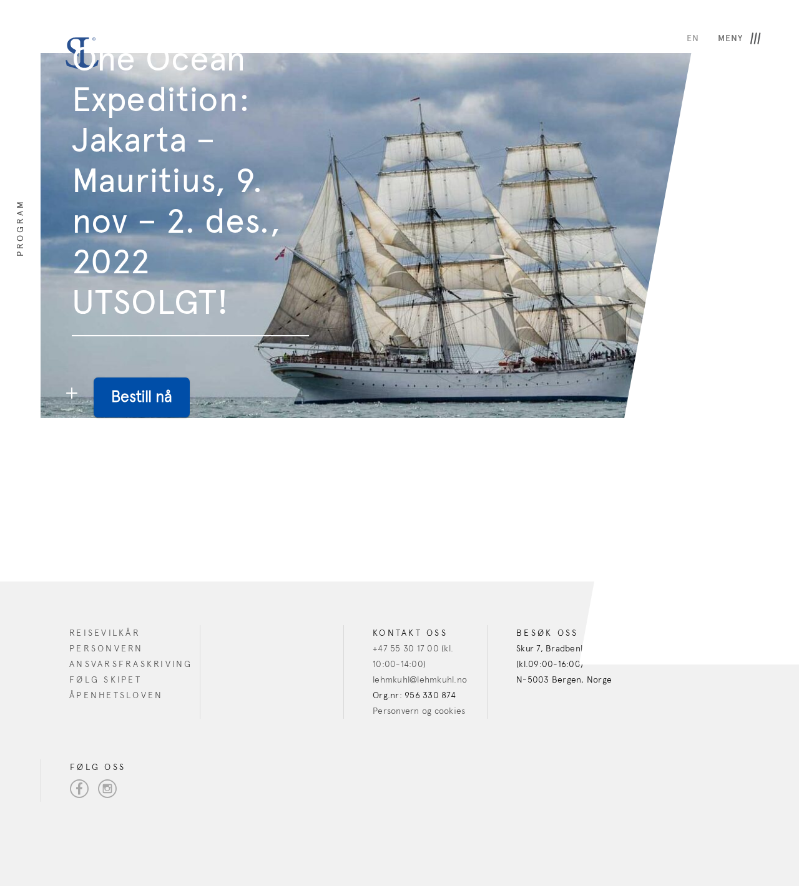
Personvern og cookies (419, 711)
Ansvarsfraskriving (131, 664)
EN (693, 38)
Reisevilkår (104, 633)
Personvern (106, 648)
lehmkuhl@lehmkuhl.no (420, 679)
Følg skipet (105, 679)
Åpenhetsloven (116, 695)
